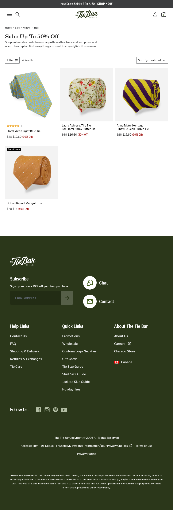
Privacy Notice (86, 454)
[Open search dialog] (18, 14)
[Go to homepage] (86, 14)
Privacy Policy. (102, 487)
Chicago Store (124, 351)
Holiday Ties (71, 389)
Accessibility (29, 446)
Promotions (71, 336)
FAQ (13, 344)
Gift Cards (69, 359)
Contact (106, 301)
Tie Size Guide (72, 366)
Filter (10, 60)
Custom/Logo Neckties (79, 351)
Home (8, 27)
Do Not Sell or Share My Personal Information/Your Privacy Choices (84, 446)
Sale (17, 27)
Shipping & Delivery (24, 351)
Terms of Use (143, 446)
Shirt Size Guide (74, 374)
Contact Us (18, 336)
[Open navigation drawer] (9, 14)
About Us (121, 336)
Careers (120, 344)
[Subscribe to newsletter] (67, 298)
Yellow (26, 27)
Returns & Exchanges (26, 359)
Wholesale (70, 344)
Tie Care (16, 366)
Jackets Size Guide (76, 382)
